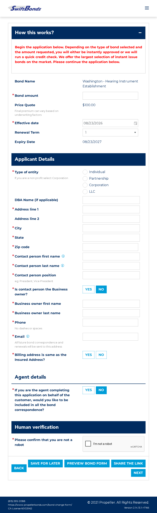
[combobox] (110, 123)
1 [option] (85, 132)
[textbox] (111, 209)
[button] (135, 123)
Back (19, 468)
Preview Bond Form (87, 463)
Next (138, 473)
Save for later (45, 463)
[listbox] (110, 132)
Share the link (128, 463)
